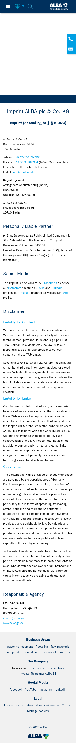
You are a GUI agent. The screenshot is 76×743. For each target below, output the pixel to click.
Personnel (49, 652)
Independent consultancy (23, 652)
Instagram (14, 288)
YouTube (24, 293)
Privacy (8, 705)
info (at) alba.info (23, 172)
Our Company (38, 661)
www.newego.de (13, 623)
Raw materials (60, 646)
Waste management (20, 646)
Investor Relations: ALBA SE (38, 673)
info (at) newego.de (15, 618)
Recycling (42, 646)
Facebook (50, 283)
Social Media (38, 683)
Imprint (20, 705)
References (36, 668)
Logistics (64, 652)
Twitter (65, 293)
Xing (42, 288)
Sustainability (55, 668)
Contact (67, 705)
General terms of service (43, 705)
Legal (38, 698)
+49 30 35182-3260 (27, 157)
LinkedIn (56, 288)
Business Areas (38, 640)
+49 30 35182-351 (26, 162)
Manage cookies (38, 711)
